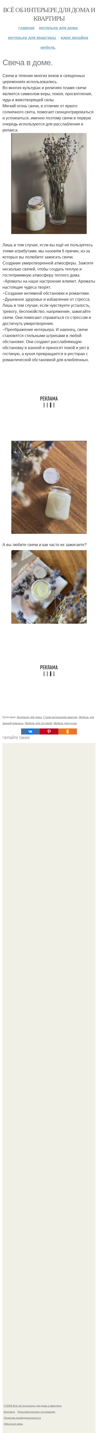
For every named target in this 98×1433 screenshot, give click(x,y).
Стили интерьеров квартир (60, 717)
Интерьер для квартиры (32, 37)
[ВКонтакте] (30, 731)
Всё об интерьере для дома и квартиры (49, 13)
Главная (26, 27)
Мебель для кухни (65, 723)
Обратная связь (13, 1423)
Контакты (9, 1411)
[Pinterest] (49, 731)
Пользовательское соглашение (36, 1411)
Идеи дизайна (74, 37)
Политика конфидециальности (22, 1417)
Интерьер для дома (58, 27)
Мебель (48, 47)
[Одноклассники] (67, 731)
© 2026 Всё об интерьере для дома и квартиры (33, 1405)
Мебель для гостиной (38, 723)
